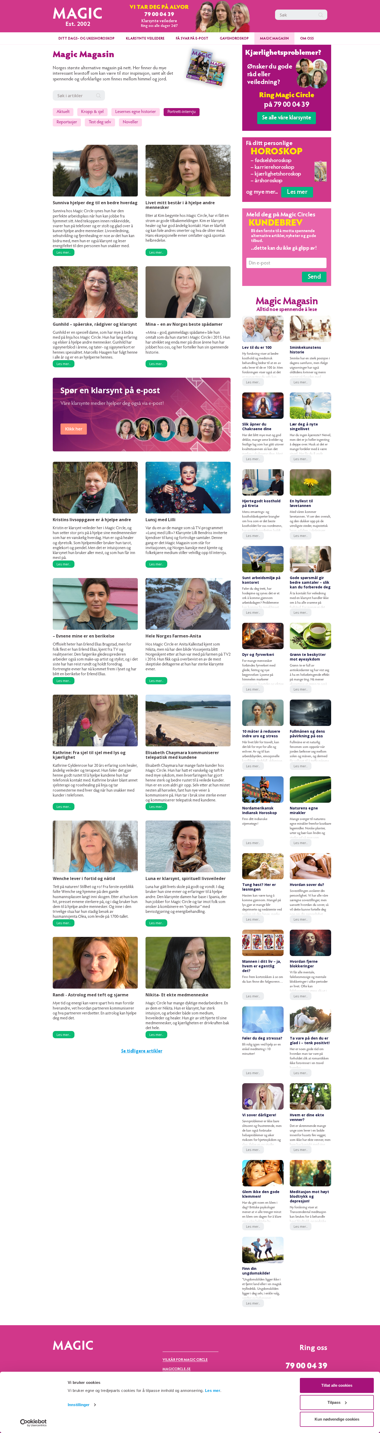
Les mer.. (64, 252)
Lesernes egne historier (135, 112)
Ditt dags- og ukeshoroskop (86, 39)
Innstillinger (78, 1404)
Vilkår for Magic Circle (185, 1360)
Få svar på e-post (192, 39)
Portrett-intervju (182, 112)
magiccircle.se (177, 1369)
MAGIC (78, 15)
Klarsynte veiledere (145, 39)
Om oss (307, 39)
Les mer (213, 1390)
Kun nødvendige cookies (337, 1419)
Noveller (130, 122)
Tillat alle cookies (336, 1385)
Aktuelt (63, 112)
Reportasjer (67, 122)
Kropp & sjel (92, 112)
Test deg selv (100, 122)
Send (314, 277)
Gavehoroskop (234, 39)
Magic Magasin (274, 39)
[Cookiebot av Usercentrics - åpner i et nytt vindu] (33, 1423)
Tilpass (334, 1402)
